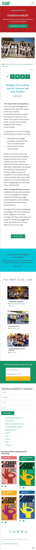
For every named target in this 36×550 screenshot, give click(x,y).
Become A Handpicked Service (14, 424)
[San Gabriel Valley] (9, 508)
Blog (7, 436)
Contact (8, 445)
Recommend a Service (18, 26)
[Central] (9, 472)
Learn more (18, 266)
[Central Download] (2, 486)
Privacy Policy (14, 543)
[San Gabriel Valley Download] (2, 522)
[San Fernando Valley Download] (20, 488)
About (7, 433)
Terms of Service (5, 543)
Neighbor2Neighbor (6, 3)
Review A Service (10, 430)
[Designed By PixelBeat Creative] (33, 548)
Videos (7, 439)
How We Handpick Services (13, 418)
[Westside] (27, 507)
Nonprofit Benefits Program (14, 427)
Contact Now (18, 236)
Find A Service (10, 421)
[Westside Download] (20, 521)
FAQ (7, 442)
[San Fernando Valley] (27, 474)
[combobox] (18, 374)
